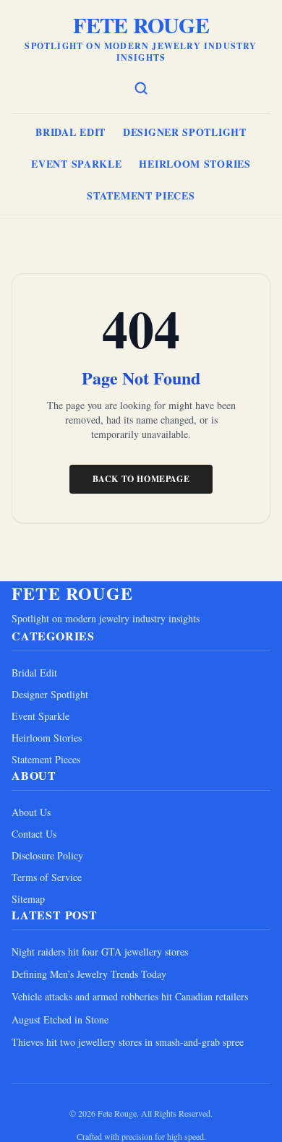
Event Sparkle (76, 163)
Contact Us (34, 834)
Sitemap (28, 899)
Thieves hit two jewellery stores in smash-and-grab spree (128, 1042)
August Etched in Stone (60, 1019)
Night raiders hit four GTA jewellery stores (100, 951)
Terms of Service (47, 877)
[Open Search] (141, 88)
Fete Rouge (141, 25)
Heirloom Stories (194, 163)
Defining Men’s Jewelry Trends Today (89, 974)
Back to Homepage (141, 479)
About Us (31, 812)
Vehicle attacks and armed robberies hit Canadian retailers (130, 996)
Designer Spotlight (185, 131)
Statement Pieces (141, 195)
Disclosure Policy (47, 855)
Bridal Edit (70, 131)
